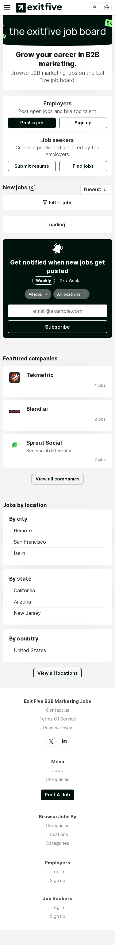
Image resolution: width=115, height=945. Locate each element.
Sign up (83, 123)
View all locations (57, 673)
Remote (23, 530)
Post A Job (57, 794)
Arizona (22, 602)
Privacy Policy (57, 728)
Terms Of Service (57, 719)
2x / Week (69, 280)
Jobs (57, 770)
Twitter (51, 741)
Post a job (32, 123)
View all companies (57, 479)
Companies (58, 779)
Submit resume (31, 166)
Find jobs (83, 166)
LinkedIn (64, 741)
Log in (57, 871)
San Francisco (30, 542)
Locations (57, 834)
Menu (8, 7)
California (24, 590)
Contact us (57, 710)
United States (30, 650)
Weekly (43, 280)
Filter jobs (60, 202)
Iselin (19, 553)
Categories (57, 843)
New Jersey (27, 613)
